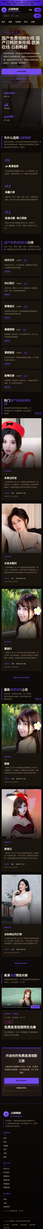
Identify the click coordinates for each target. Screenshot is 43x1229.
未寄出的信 (10, 478)
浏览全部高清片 (21, 1080)
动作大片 (6, 1168)
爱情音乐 (6, 1176)
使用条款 (32, 1225)
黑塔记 (8, 849)
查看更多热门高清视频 (21, 677)
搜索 (37, 16)
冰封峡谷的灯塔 (13, 934)
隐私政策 (24, 1225)
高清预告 (6, 1207)
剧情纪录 (6, 1187)
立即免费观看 (21, 71)
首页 (3, 22)
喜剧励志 (6, 1184)
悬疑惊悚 (6, 1180)
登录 (30, 10)
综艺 (26, 22)
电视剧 (18, 22)
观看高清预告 (21, 79)
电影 (10, 22)
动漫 (33, 22)
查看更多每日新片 (21, 963)
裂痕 (6, 763)
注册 (37, 10)
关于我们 (6, 1225)
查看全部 (38, 413)
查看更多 (7, 271)
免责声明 (6, 1228)
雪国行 (8, 648)
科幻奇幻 (6, 1172)
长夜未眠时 (10, 563)
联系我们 (15, 1225)
